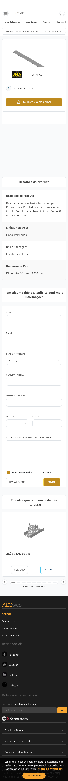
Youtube (13, 664)
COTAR (48, 569)
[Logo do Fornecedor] (17, 74)
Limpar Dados (17, 482)
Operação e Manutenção (18, 752)
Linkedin (13, 675)
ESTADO (10, 416)
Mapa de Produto (11, 635)
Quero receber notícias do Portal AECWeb (31, 472)
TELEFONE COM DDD (15, 395)
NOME (9, 312)
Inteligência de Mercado (17, 741)
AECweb (9, 31)
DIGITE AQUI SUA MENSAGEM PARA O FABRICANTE (28, 437)
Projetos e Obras (13, 730)
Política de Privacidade (50, 768)
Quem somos (9, 621)
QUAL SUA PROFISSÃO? (16, 354)
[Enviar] (62, 710)
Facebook (14, 654)
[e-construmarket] (15, 718)
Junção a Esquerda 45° (18, 553)
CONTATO (19, 569)
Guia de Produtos (12, 21)
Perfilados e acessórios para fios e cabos (41, 31)
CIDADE (35, 416)
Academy (47, 21)
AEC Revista (31, 21)
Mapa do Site (9, 628)
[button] (4, 582)
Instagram (14, 685)
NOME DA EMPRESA (15, 375)
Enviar (52, 482)
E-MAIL (9, 333)
